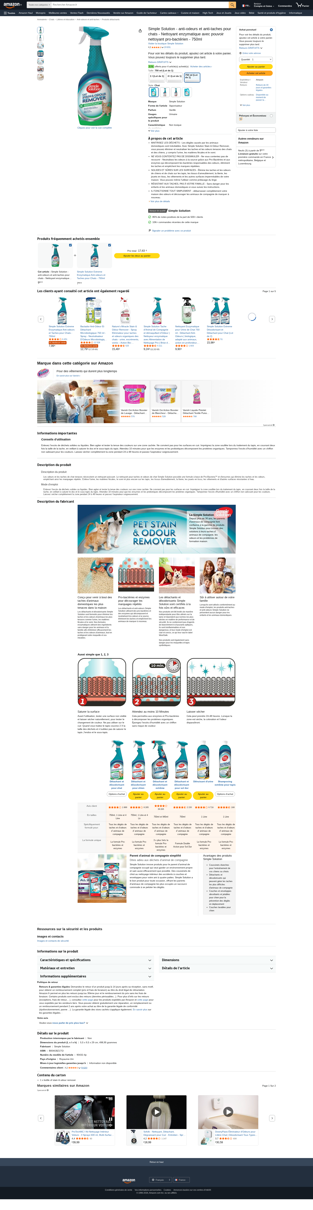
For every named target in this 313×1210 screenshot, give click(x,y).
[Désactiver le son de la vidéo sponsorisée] (110, 1125)
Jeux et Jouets (223, 13)
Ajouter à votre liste (248, 130)
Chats (51, 19)
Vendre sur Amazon (123, 13)
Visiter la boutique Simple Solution (165, 43)
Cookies (167, 1190)
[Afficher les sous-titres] (110, 1099)
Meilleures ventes (58, 13)
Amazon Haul (26, 13)
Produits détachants (110, 19)
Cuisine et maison (190, 13)
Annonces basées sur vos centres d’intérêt (192, 1190)
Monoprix (40, 13)
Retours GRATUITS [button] (249, 48)
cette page (87, 999)
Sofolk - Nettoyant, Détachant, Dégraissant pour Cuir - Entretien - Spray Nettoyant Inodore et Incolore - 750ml (164, 1133)
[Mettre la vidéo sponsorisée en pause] (110, 1119)
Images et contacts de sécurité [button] (53, 940)
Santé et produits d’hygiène (272, 13)
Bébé (251, 13)
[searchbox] (140, 5)
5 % (151, 66)
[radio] (40, 30)
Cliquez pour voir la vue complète (94, 127)
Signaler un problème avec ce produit (171, 230)
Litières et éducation (66, 19)
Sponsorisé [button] (267, 425)
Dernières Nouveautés (98, 13)
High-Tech (208, 13)
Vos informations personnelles (148, 1190)
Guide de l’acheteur (147, 13)
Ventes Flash (76, 13)
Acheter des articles (200, 66)
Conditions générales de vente (118, 1190)
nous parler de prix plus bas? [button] (69, 1023)
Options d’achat (117, 794)
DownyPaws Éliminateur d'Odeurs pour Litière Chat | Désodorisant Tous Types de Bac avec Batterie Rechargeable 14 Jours (235, 1133)
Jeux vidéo (240, 13)
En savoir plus (140, 1009)
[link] (94, 255)
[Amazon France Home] (129, 1181)
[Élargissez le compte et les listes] (273, 6)
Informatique (295, 13)
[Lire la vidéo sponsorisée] (156, 1112)
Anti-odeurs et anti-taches (88, 19)
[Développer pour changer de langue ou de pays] (249, 6)
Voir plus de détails (160, 201)
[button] (9, 13)
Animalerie (42, 19)
